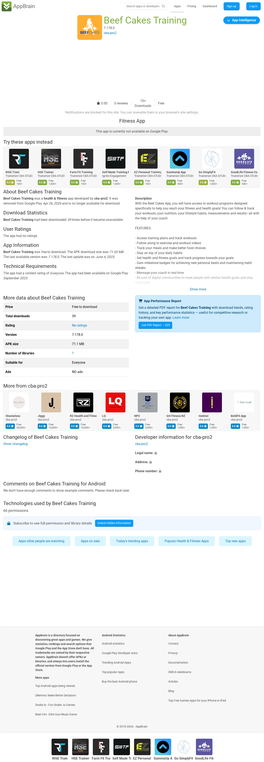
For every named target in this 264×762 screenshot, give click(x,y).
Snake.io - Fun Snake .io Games (55, 704)
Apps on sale (90, 541)
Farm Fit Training (81, 172)
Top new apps (235, 541)
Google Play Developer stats (120, 653)
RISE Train (12, 172)
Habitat (204, 416)
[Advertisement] (127, 69)
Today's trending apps (132, 541)
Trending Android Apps (116, 662)
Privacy (173, 653)
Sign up (231, 6)
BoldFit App (238, 416)
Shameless (13, 416)
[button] (198, 453)
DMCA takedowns (179, 672)
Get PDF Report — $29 (156, 325)
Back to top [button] (253, 724)
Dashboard (210, 6)
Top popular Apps (113, 672)
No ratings (79, 325)
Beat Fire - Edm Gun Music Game (56, 714)
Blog (171, 691)
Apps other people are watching (41, 541)
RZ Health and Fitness (83, 416)
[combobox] (143, 6)
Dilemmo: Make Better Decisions (55, 695)
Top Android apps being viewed (55, 685)
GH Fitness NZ (175, 416)
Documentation (178, 662)
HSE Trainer (46, 172)
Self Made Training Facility (115, 172)
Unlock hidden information (114, 523)
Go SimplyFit (207, 172)
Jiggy (41, 416)
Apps (177, 6)
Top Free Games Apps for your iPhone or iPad (197, 700)
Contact (173, 643)
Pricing (191, 6)
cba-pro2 (37, 386)
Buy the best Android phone (119, 681)
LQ (104, 416)
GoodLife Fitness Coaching (244, 172)
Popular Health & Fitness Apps (187, 541)
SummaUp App (176, 172)
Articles (173, 681)
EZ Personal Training (147, 172)
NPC (137, 416)
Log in (253, 6)
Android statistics (113, 643)
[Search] (163, 6)
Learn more (181, 317)
